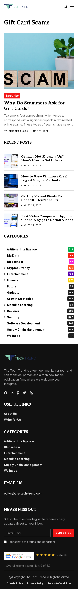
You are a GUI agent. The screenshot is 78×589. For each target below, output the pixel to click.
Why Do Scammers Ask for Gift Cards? (34, 105)
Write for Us (12, 419)
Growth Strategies (40, 298)
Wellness (40, 335)
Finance (40, 280)
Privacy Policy (35, 583)
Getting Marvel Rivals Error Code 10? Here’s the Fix (43, 198)
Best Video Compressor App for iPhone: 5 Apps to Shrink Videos (47, 218)
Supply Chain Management (40, 329)
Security (12, 95)
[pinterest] (18, 392)
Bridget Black (18, 131)
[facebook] (5, 392)
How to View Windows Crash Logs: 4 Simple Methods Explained (44, 180)
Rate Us (62, 555)
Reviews (40, 311)
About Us (10, 413)
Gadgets (40, 292)
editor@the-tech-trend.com (23, 493)
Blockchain (40, 261)
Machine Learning (40, 305)
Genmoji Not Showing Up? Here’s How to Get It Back (42, 158)
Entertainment (40, 274)
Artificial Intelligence (40, 249)
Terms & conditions (59, 583)
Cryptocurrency (40, 268)
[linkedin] (12, 392)
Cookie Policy (15, 583)
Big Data (40, 255)
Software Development (40, 323)
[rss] (31, 392)
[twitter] (24, 392)
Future (40, 286)
